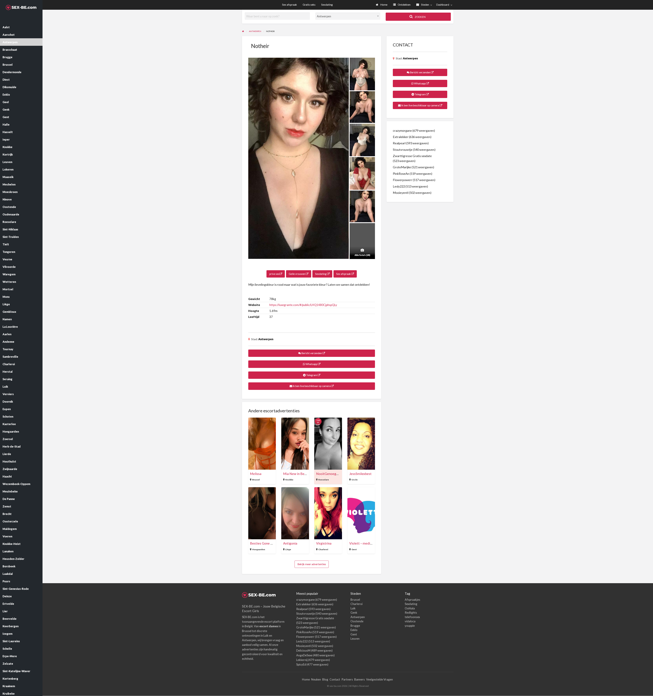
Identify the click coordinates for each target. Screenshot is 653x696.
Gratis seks (309, 4)
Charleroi (323, 549)
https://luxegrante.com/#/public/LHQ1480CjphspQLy (303, 305)
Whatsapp (311, 364)
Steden (425, 4)
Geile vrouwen (297, 273)
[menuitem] (381, 5)
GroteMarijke (402, 167)
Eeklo (353, 629)
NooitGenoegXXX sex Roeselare (339, 474)
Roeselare (323, 479)
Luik (353, 608)
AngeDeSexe (304, 655)
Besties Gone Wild (263, 543)
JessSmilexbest (360, 474)
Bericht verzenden (311, 353)
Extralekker (400, 137)
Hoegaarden (258, 549)
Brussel (256, 479)
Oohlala (410, 608)
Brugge (355, 625)
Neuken (316, 679)
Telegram (312, 375)
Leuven (354, 638)
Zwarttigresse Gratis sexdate (412, 156)
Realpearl (399, 143)
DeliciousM (303, 650)
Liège (288, 549)
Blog (325, 679)
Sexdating (327, 4)
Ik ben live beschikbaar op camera (311, 385)
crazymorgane (402, 130)
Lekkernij (302, 660)
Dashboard (442, 4)
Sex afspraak (289, 4)
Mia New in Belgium (297, 474)
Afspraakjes (412, 599)
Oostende (356, 621)
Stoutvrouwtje (402, 149)
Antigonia (290, 543)
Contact (335, 679)
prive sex (274, 273)
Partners (347, 679)
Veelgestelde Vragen (379, 679)
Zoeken (419, 16)
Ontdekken (404, 4)
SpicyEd (301, 664)
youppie (410, 625)
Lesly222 (399, 186)
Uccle (354, 479)
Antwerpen (265, 339)
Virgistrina (323, 543)
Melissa (255, 474)
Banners (359, 679)
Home (383, 4)
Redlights (411, 612)
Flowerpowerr (402, 180)
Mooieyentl (400, 193)
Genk (353, 612)
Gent (354, 549)
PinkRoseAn (401, 173)
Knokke (289, 479)
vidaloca (410, 621)
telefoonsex (412, 617)
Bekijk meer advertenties (311, 564)
